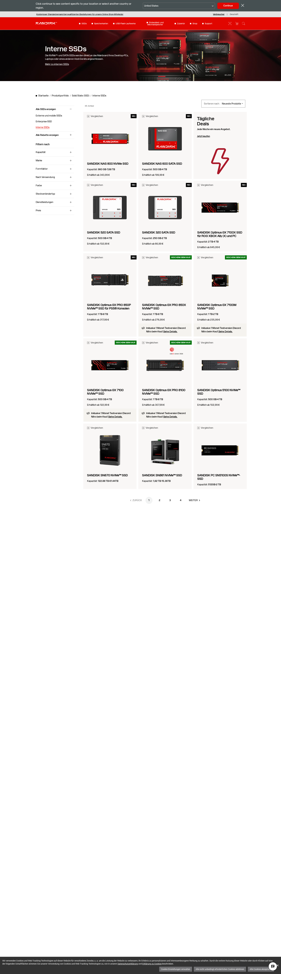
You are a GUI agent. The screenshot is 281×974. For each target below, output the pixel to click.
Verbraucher (219, 14)
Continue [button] (228, 5)
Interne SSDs (42, 127)
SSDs (84, 23)
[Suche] (243, 23)
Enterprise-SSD (44, 121)
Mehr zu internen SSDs (57, 64)
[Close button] (242, 6)
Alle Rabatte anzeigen (47, 135)
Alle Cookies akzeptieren (261, 969)
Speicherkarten (101, 23)
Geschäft (234, 14)
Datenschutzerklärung (128, 963)
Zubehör (181, 23)
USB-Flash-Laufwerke (126, 23)
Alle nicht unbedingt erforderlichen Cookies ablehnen (220, 969)
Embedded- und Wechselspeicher (155, 23)
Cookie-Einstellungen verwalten (175, 969)
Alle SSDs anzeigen (46, 109)
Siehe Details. (170, 331)
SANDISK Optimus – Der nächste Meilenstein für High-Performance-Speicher (71, 14)
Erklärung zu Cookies (152, 963)
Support (208, 23)
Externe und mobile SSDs (49, 115)
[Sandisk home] (46, 23)
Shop (194, 23)
